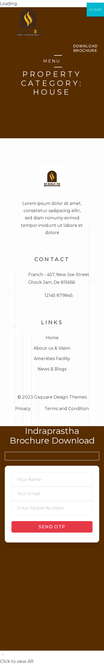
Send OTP (52, 526)
